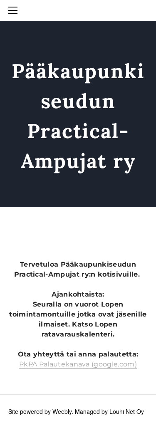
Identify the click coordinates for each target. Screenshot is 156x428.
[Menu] (14, 10)
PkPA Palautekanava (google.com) (78, 364)
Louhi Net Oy (126, 411)
